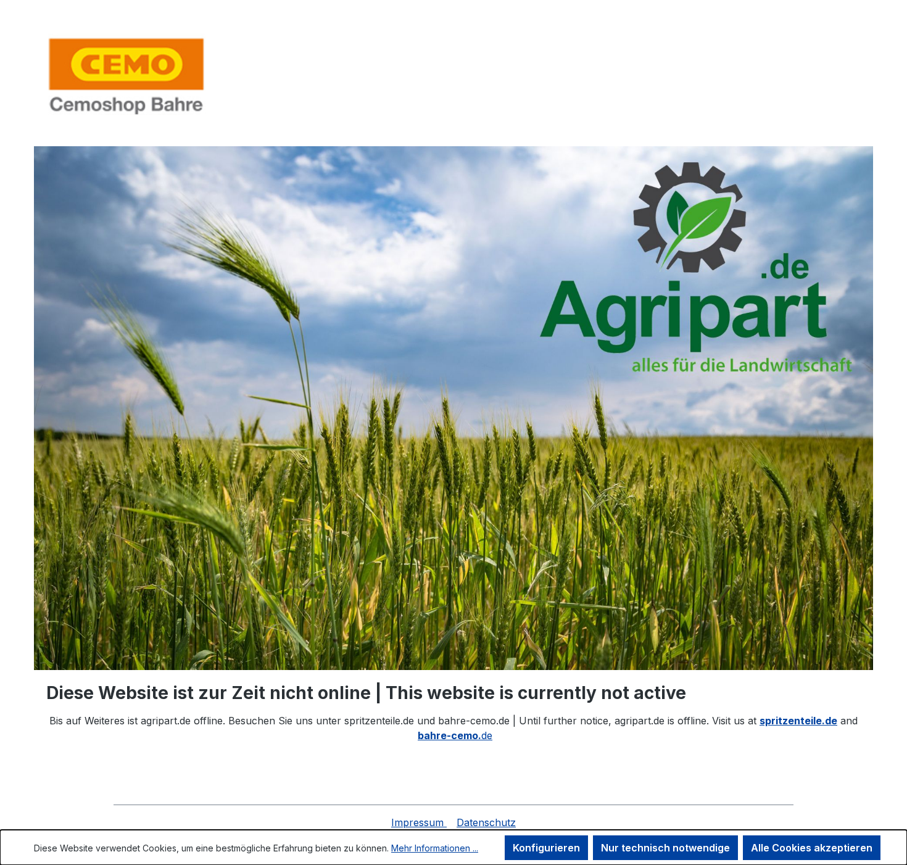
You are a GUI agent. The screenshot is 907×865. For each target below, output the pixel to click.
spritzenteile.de (798, 720)
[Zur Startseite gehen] (126, 75)
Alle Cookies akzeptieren (811, 848)
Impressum (419, 822)
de (455, 735)
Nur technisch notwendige (665, 848)
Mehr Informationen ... (434, 848)
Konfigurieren (546, 848)
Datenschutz (486, 822)
